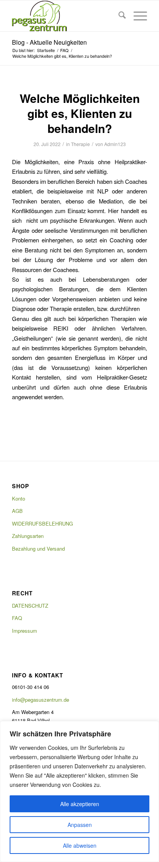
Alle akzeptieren (79, 804)
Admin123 (115, 144)
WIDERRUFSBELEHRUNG (42, 523)
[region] (79, 791)
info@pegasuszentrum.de (40, 699)
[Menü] (136, 15)
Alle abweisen (79, 845)
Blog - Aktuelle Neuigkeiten (49, 42)
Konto (18, 498)
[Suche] (118, 15)
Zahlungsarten (28, 535)
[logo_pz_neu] (66, 15)
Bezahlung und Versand (38, 548)
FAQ (17, 618)
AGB (17, 510)
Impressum (24, 630)
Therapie (80, 144)
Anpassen (80, 824)
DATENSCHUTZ (30, 605)
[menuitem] (118, 15)
